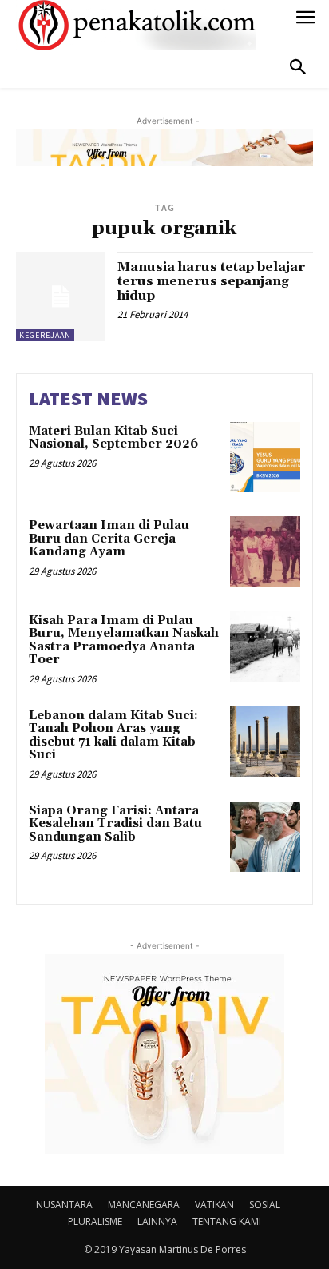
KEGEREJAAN (45, 335)
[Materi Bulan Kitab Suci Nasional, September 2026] (265, 457)
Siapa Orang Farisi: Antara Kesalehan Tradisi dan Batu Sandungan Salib (115, 824)
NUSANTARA (64, 1204)
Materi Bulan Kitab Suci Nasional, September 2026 (113, 438)
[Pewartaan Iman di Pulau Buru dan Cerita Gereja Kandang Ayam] (265, 551)
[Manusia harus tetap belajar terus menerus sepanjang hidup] (60, 296)
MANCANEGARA (144, 1204)
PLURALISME (95, 1221)
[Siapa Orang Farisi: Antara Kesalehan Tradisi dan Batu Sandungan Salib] (265, 837)
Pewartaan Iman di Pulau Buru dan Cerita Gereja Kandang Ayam (109, 538)
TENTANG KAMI (226, 1221)
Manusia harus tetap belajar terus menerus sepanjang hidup (211, 281)
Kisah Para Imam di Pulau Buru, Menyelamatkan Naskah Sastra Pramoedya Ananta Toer (124, 640)
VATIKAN (214, 1204)
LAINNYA (157, 1221)
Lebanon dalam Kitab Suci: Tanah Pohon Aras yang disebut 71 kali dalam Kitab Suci (113, 735)
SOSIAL (264, 1204)
